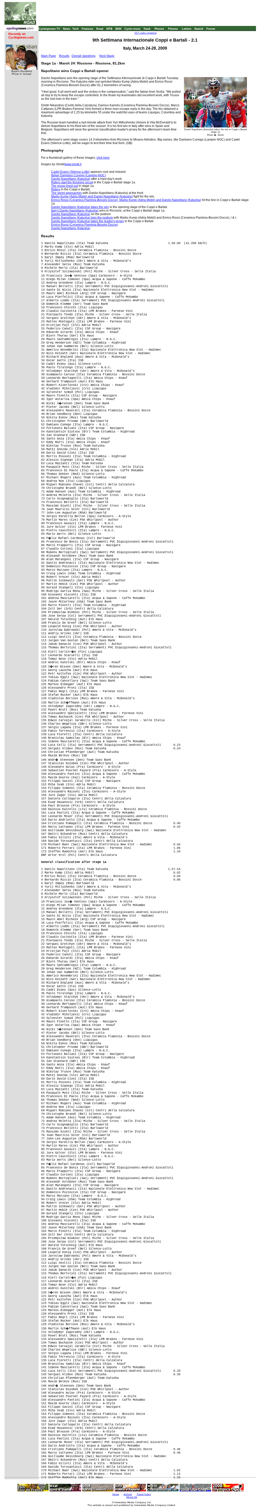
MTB (109, 28)
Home (115, 1494)
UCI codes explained (145, 33)
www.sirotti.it (72, 164)
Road (99, 28)
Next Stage (106, 56)
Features (87, 28)
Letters (186, 28)
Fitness (173, 28)
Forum (210, 28)
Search (198, 28)
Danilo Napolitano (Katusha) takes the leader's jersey (87, 221)
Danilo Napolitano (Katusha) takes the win (80, 207)
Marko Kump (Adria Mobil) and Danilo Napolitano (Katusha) (92, 196)
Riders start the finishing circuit (72, 182)
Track (146, 28)
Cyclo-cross (132, 28)
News (66, 28)
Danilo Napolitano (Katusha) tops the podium (82, 217)
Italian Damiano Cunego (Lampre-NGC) (78, 175)
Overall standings (83, 56)
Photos (159, 28)
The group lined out (64, 186)
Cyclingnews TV (49, 28)
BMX (118, 28)
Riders (55, 189)
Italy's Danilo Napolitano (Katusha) (75, 210)
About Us (131, 1497)
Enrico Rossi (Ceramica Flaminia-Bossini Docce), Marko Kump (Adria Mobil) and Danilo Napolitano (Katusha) (126, 200)
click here (103, 157)
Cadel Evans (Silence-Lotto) (70, 172)
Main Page (48, 56)
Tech (75, 28)
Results (64, 56)
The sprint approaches (66, 193)
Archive (127, 1494)
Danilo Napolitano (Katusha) (70, 179)
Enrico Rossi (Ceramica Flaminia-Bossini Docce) (84, 224)
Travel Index (144, 1494)
